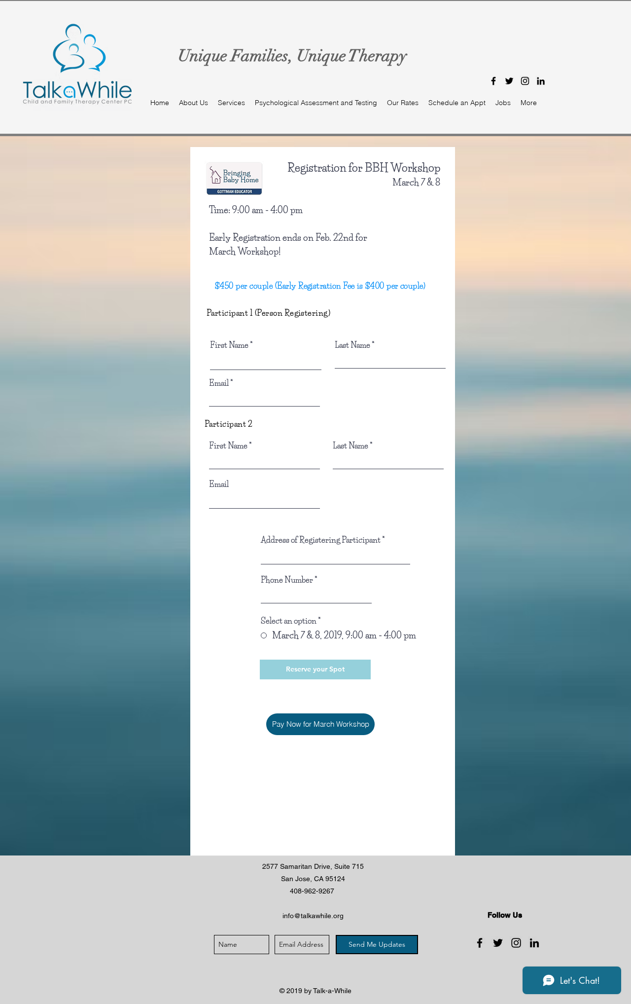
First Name (229, 345)
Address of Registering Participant (321, 540)
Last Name (352, 345)
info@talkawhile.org (313, 916)
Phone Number (287, 580)
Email (219, 383)
